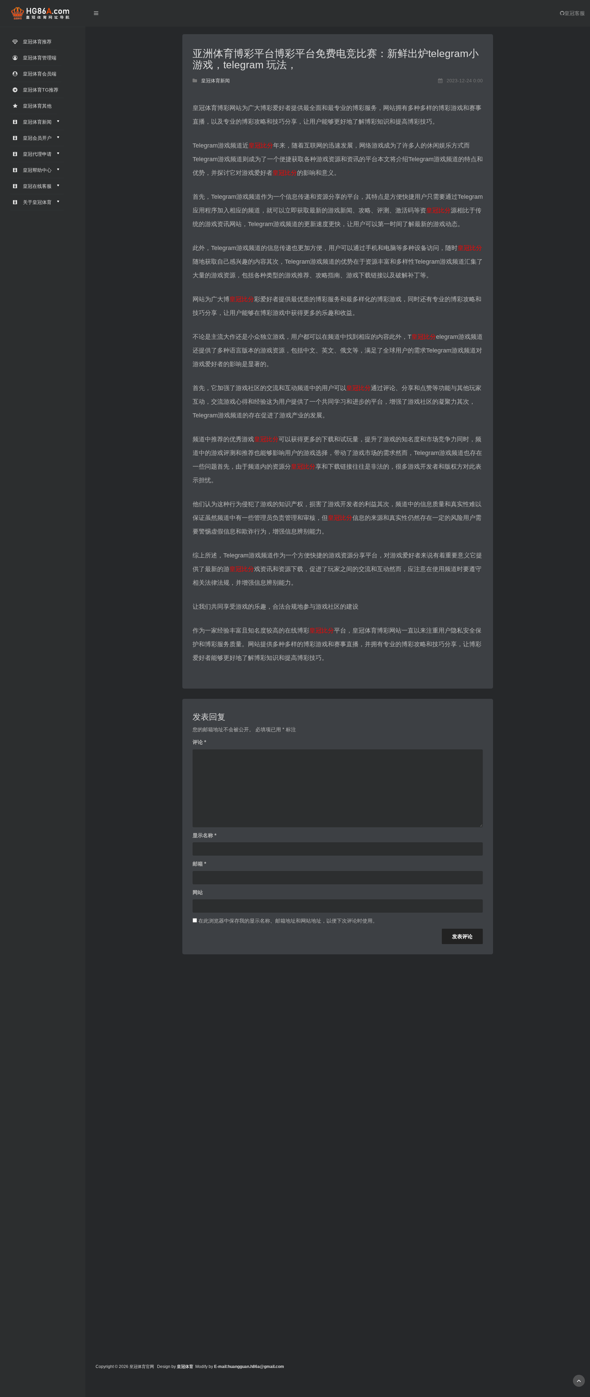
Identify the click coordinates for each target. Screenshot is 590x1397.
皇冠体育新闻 (215, 80)
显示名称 (204, 835)
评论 (199, 742)
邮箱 (199, 864)
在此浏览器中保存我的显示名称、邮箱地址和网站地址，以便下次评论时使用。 (288, 921)
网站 (198, 892)
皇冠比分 (261, 145)
